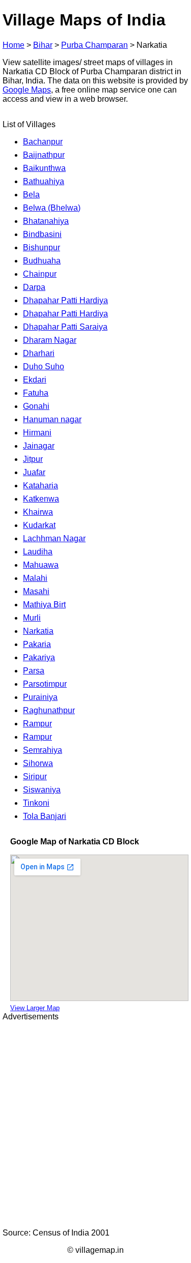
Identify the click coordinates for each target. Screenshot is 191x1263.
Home (13, 45)
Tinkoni (36, 803)
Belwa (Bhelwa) (51, 207)
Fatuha (35, 393)
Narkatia (38, 631)
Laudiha (37, 551)
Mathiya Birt (44, 604)
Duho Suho (43, 366)
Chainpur (40, 274)
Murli (32, 617)
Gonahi (36, 406)
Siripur (35, 776)
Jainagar (38, 446)
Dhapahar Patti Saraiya (65, 326)
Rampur (37, 723)
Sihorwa (38, 763)
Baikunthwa (44, 168)
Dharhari (38, 353)
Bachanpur (43, 141)
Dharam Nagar (49, 340)
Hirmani (37, 432)
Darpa (34, 287)
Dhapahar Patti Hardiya (65, 300)
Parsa (33, 670)
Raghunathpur (49, 710)
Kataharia (40, 485)
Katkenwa (41, 498)
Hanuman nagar (52, 419)
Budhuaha (42, 260)
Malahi (35, 578)
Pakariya (39, 657)
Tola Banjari (44, 816)
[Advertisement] (95, 1125)
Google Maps (27, 89)
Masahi (36, 591)
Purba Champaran (94, 45)
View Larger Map (35, 1008)
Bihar (42, 45)
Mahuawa (41, 565)
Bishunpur (41, 247)
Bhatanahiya (46, 221)
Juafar (34, 472)
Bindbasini (42, 234)
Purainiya (40, 697)
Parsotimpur (45, 684)
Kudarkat (39, 525)
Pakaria (37, 644)
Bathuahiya (43, 181)
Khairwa (38, 512)
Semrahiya (42, 750)
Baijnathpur (44, 155)
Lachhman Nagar (54, 538)
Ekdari (34, 379)
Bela (31, 194)
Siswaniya (42, 789)
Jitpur (33, 459)
